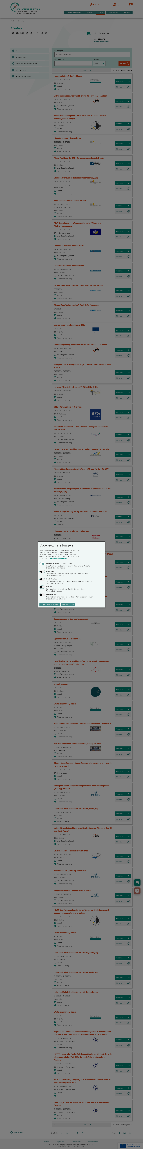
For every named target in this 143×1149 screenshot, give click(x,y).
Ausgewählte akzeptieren (50, 604)
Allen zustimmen (68, 604)
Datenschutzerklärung (59, 558)
